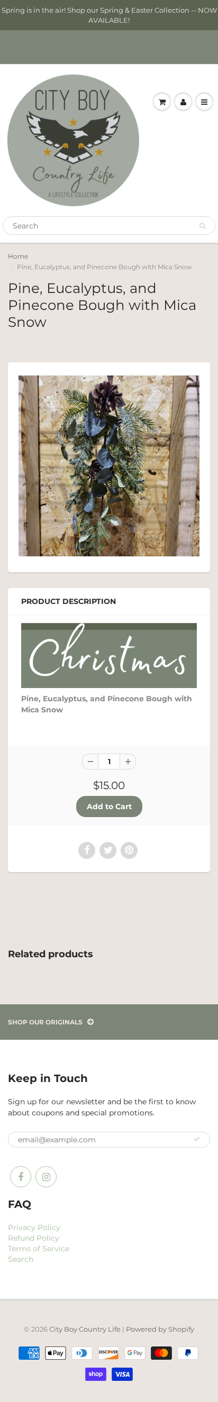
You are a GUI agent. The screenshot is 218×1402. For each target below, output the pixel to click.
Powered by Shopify (160, 1329)
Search (20, 1259)
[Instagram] (46, 1176)
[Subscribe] (197, 1139)
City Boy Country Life (85, 1329)
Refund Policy (33, 1238)
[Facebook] (20, 1176)
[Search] (202, 225)
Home (18, 256)
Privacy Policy (34, 1227)
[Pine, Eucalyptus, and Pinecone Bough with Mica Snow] (109, 465)
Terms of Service (38, 1248)
